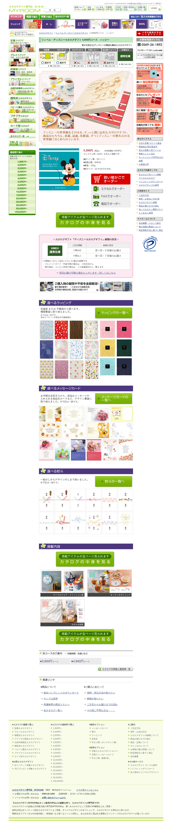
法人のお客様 (139, 16)
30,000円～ (58, 774)
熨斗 (94, 732)
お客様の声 (109, 8)
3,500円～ (57, 742)
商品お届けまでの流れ (149, 206)
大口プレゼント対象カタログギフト (30, 769)
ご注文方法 (117, 8)
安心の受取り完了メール (150, 150)
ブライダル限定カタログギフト (28, 739)
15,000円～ (58, 763)
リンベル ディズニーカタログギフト (71, 33)
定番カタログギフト (23, 728)
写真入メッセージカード (103, 754)
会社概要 (91, 8)
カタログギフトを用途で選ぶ (31, 16)
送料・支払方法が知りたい (101, 692)
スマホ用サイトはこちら (87, 790)
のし (58, 24)
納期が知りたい (95, 698)
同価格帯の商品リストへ (57, 704)
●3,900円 (49, 661)
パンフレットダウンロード (151, 181)
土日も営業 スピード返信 (150, 143)
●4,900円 (80, 661)
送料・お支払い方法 (129, 8)
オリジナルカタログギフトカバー (122, 24)
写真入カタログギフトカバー (105, 751)
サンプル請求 (51, 698)
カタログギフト (155, 8)
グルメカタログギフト (24, 732)
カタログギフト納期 (148, 202)
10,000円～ (58, 760)
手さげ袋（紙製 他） (101, 758)
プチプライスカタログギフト (27, 753)
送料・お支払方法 (138, 732)
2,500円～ (57, 735)
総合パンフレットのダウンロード (61, 692)
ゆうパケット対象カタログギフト (29, 765)
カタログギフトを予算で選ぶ (46, 16)
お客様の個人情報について (142, 749)
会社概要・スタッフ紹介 (150, 223)
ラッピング (25, 24)
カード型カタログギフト (25, 756)
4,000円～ (57, 746)
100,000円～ (59, 781)
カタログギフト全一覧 (62, 16)
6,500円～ (57, 756)
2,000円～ (57, 732)
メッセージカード (92, 24)
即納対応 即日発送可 (148, 147)
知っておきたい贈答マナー (151, 209)
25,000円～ (58, 770)
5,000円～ (57, 753)
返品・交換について (139, 742)
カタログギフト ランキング (16, 16)
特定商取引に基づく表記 (141, 753)
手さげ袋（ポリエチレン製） (105, 742)
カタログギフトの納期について (144, 735)
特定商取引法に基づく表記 (151, 230)
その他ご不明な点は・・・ (101, 710)
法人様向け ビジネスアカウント (144, 772)
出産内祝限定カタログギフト (27, 742)
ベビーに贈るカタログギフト (27, 749)
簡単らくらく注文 (147, 154)
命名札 (149, 24)
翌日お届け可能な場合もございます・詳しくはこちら (87, 272)
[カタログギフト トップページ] (26, 11)
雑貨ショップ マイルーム (75, 8)
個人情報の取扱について (150, 227)
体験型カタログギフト (24, 735)
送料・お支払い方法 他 (149, 199)
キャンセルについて (139, 746)
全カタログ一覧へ (53, 710)
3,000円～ (57, 739)
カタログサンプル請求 (149, 185)
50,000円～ (58, 777)
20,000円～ (58, 767)
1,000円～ (57, 728)
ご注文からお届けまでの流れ (102, 704)
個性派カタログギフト (24, 746)
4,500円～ (57, 749)
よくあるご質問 (100, 8)
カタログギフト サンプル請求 (143, 765)
